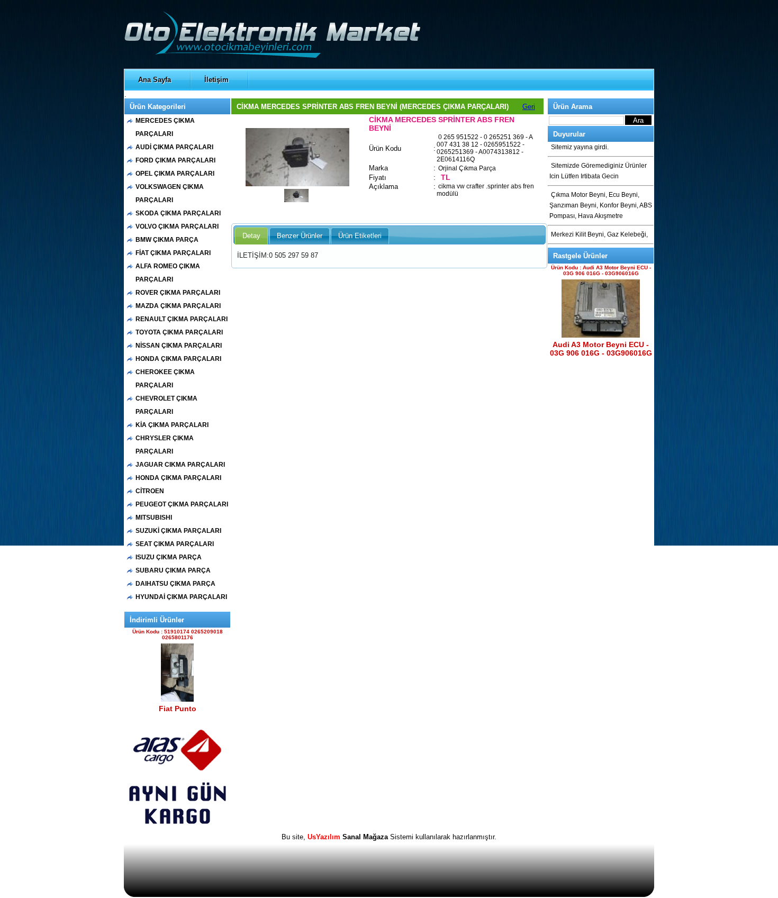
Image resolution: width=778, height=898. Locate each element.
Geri (528, 107)
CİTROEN (149, 491)
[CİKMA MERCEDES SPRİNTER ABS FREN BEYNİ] (297, 184)
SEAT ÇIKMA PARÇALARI (174, 544)
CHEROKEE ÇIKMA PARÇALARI (165, 378)
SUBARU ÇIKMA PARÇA (173, 570)
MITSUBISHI (153, 517)
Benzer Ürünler (299, 236)
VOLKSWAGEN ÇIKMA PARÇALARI (169, 193)
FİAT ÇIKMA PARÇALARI (173, 253)
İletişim (216, 80)
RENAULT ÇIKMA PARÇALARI (181, 319)
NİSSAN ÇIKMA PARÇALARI (178, 345)
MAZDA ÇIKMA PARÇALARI (178, 306)
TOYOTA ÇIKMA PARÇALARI (179, 332)
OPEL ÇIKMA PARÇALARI (174, 173)
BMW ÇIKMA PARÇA (166, 239)
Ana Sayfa (154, 80)
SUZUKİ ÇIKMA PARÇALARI (178, 530)
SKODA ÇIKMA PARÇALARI (178, 213)
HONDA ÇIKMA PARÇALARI (178, 358)
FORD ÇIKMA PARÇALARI (175, 160)
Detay (251, 236)
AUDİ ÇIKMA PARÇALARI (174, 147)
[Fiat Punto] (177, 699)
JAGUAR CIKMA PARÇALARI (180, 464)
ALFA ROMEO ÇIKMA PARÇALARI (167, 272)
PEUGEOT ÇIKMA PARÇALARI (181, 504)
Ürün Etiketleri (360, 236)
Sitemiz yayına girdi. (580, 147)
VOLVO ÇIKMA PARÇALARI (177, 226)
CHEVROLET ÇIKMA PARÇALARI (166, 405)
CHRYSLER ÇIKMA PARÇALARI (164, 444)
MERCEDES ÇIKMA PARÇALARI (165, 127)
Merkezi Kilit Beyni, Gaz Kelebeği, (599, 234)
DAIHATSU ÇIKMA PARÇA (175, 583)
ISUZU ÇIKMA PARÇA (168, 557)
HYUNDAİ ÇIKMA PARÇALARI (181, 597)
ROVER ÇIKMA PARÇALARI (177, 292)
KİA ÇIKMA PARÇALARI (172, 425)
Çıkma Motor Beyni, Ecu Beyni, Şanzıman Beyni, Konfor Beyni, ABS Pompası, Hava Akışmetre (600, 205)
